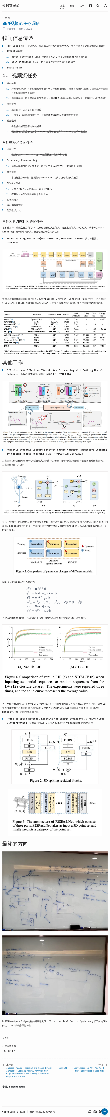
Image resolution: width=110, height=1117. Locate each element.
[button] (55, 270)
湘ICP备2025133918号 (42, 1111)
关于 (82, 5)
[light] (105, 5)
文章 (62, 5)
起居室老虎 (10, 6)
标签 (72, 5)
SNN (6, 1038)
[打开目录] (104, 1111)
